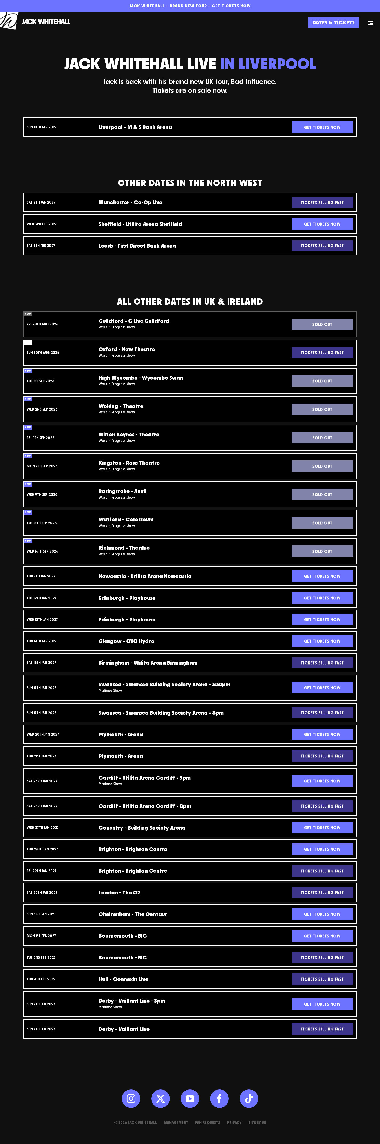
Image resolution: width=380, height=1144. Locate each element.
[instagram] (131, 1098)
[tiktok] (249, 1098)
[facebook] (219, 1098)
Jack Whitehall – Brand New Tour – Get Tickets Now (190, 5)
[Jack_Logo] (37, 14)
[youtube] (190, 1098)
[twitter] (160, 1098)
